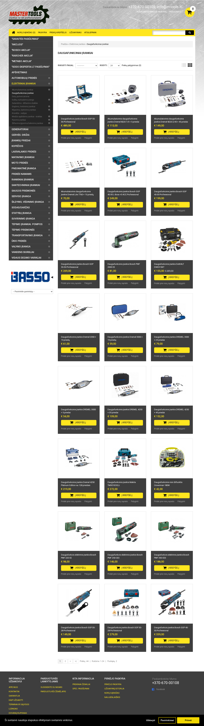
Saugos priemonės (23, 190)
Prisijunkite (175, 12)
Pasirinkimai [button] (167, 720)
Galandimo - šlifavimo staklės (25, 103)
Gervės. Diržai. (21, 134)
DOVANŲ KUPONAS (18, 713)
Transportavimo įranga (27, 235)
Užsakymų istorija (114, 688)
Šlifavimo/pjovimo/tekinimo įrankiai (27, 123)
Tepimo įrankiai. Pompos (27, 224)
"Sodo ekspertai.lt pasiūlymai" (30, 66)
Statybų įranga (21, 213)
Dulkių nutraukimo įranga (23, 100)
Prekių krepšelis (58, 32)
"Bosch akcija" (21, 50)
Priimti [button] (188, 720)
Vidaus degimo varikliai (26, 257)
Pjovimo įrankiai (19, 120)
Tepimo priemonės (23, 229)
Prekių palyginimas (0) (131, 65)
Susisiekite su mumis (51, 687)
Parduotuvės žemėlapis (53, 691)
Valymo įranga (21, 246)
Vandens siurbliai (23, 252)
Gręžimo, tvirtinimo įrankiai (23, 106)
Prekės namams (21, 174)
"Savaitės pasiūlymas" (25, 38)
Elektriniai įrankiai (77, 44)
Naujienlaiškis (112, 697)
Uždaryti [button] (150, 720)
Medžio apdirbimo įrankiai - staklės (27, 116)
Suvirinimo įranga (23, 218)
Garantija (14, 696)
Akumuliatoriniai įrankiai (22, 90)
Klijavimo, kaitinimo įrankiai (24, 110)
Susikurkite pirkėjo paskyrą (151, 12)
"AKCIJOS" (17, 44)
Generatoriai (20, 129)
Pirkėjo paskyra (112, 684)
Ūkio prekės (19, 241)
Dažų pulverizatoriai (20, 96)
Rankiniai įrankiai (23, 179)
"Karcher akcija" (22, 55)
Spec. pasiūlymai (81, 688)
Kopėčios (17, 146)
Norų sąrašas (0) (26, 32)
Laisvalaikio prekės (24, 151)
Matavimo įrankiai (23, 157)
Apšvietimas (19, 72)
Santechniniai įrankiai (26, 185)
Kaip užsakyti (16, 700)
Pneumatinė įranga (24, 168)
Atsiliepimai (90, 32)
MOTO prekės (20, 162)
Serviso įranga (21, 196)
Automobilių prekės (24, 78)
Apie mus (13, 687)
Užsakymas (75, 32)
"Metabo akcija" (22, 61)
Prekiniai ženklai (81, 684)
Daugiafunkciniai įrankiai (98, 44)
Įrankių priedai (21, 140)
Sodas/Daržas (21, 207)
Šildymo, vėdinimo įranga (28, 201)
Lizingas (13, 708)
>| (75, 661)
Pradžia (64, 44)
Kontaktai (14, 691)
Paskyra (42, 32)
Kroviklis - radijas (19, 113)
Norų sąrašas (112, 693)
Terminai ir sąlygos (19, 704)
